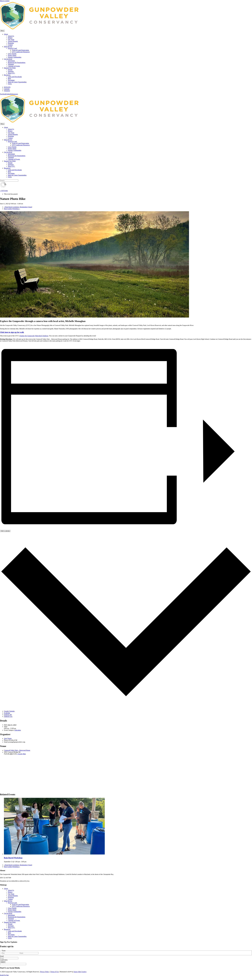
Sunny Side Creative (80, 972)
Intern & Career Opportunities (17, 82)
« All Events (4, 190)
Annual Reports (13, 41)
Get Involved (8, 59)
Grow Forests (12, 54)
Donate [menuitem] (10, 924)
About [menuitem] (6, 888)
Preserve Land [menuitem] (12, 903)
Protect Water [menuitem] (12, 910)
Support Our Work (10, 68)
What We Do (8, 46)
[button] (4, 975)
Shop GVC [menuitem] (11, 927)
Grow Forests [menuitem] (12, 908)
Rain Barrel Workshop (13, 858)
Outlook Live (8, 716)
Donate (10, 69)
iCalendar (7, 713)
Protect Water (12, 55)
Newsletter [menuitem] (11, 934)
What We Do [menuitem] (8, 901)
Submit (3, 962)
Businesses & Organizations (16, 62)
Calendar (7, 89)
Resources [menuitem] (7, 929)
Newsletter (11, 80)
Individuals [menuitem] (11, 915)
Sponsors (11, 71)
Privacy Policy (44, 972)
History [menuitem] (10, 892)
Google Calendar (9, 711)
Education (17, 730)
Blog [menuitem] (9, 933)
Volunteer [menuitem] (11, 919)
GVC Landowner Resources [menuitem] (21, 906)
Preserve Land (12, 48)
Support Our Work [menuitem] (10, 922)
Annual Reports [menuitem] (13, 895)
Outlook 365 (8, 715)
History (10, 38)
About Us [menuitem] (11, 890)
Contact (10, 45)
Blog (9, 78)
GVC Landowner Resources (21, 52)
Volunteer (11, 64)
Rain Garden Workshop (12, 209)
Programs (11, 43)
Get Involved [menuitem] (8, 913)
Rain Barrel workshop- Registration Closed (18, 207)
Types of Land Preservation (20, 50)
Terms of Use (54, 972)
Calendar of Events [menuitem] (14, 920)
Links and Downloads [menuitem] (15, 931)
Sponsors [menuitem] (11, 926)
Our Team (11, 39)
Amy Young (8, 738)
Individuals (11, 61)
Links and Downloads (15, 77)
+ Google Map (21, 754)
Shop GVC (11, 73)
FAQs (10, 84)
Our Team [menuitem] (11, 894)
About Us (11, 36)
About (6, 34)
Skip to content (4, 1)
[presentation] (54, 854)
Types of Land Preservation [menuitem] (20, 904)
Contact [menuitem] (10, 899)
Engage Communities (14, 57)
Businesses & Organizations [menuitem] (16, 917)
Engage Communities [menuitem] (14, 911)
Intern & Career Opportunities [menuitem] (17, 936)
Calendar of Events (14, 66)
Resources (7, 75)
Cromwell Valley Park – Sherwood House (17, 750)
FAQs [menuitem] (10, 938)
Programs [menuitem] (11, 897)
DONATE (7, 87)
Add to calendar (5, 531)
